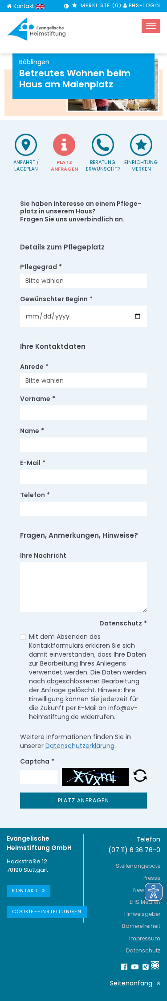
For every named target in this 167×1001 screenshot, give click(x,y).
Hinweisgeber (142, 914)
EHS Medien (145, 902)
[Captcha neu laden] (140, 776)
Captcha (37, 761)
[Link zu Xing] (144, 966)
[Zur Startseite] (36, 28)
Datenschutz (143, 950)
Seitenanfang (132, 983)
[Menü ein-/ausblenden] (151, 26)
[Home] (9, 6)
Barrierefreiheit (141, 926)
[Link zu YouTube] (133, 966)
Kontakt (23, 6)
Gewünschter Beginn (56, 298)
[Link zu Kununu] (155, 965)
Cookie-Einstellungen (46, 911)
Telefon (35, 494)
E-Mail (32, 462)
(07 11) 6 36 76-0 (134, 850)
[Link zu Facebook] (123, 966)
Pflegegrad (41, 266)
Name (32, 430)
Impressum (144, 938)
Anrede (34, 366)
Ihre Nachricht (43, 555)
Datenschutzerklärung (79, 745)
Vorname (37, 398)
